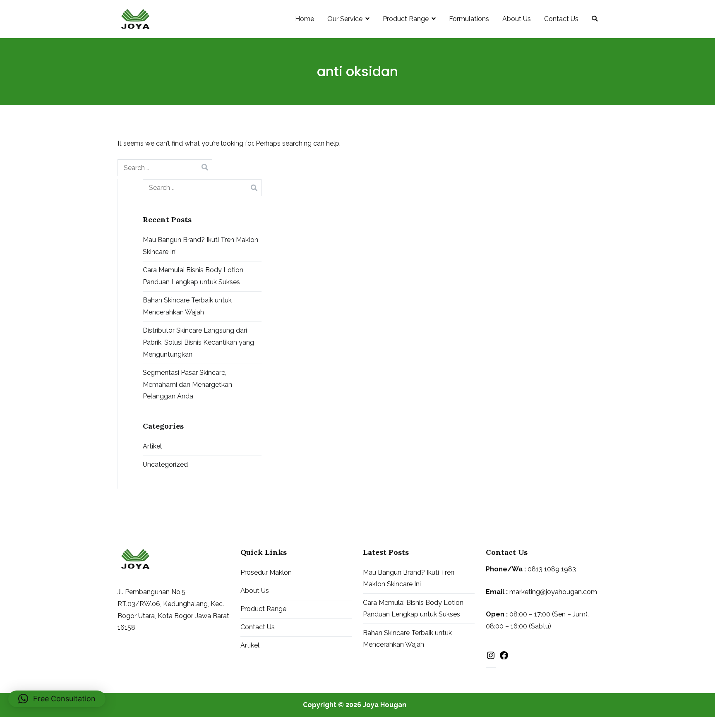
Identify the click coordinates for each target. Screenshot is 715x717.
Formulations (469, 19)
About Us (516, 19)
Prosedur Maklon (266, 572)
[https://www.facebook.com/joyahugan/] (504, 657)
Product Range (406, 19)
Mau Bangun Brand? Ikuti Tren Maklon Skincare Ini (200, 246)
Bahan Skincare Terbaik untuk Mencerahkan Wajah (187, 306)
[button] (57, 699)
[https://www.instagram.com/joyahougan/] (491, 657)
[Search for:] (165, 167)
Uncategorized (165, 464)
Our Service (344, 19)
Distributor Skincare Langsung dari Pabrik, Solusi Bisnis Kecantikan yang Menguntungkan (198, 342)
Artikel (152, 446)
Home (304, 19)
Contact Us (561, 19)
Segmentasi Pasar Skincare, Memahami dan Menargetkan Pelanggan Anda (187, 384)
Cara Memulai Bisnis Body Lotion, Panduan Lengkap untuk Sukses (194, 276)
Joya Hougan (384, 705)
